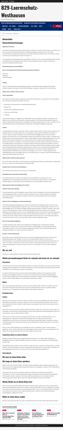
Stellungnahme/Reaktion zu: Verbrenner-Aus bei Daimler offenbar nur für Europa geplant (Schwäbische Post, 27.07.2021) (23, 416)
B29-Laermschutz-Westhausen (19, 11)
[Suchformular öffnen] (50, 26)
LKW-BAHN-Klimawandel (23, 26)
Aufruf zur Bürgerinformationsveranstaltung (11, 23)
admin (4, 419)
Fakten (40, 26)
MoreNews (37, 425)
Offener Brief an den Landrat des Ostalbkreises (34, 23)
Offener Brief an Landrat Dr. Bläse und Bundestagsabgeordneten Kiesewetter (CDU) (8, 415)
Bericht (4, 410)
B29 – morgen (12, 26)
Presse (9, 29)
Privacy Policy (17, 29)
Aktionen (4, 29)
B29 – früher (34, 26)
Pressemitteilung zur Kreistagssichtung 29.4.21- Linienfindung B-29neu (38, 414)
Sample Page (5, 26)
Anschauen (58, 26)
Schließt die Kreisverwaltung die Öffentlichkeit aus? (53, 413)
